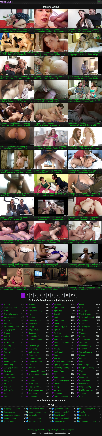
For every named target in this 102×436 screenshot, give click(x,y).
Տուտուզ (32, 308)
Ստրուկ (32, 380)
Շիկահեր (58, 311)
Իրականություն (10, 361)
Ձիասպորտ (59, 308)
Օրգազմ (7, 387)
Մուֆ (81, 371)
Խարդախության (11, 368)
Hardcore (57, 304)
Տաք (81, 330)
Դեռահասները (35, 311)
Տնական (83, 342)
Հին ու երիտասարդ (37, 374)
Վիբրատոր (8, 365)
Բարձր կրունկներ (61, 368)
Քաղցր (82, 336)
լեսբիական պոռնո (12, 409)
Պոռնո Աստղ (9, 421)
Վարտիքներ (84, 327)
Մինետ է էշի (34, 346)
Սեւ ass (57, 384)
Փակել (57, 349)
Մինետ (7, 304)
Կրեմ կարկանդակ (62, 365)
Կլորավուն (33, 393)
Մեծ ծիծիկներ (85, 314)
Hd (30, 314)
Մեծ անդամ (9, 342)
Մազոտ (82, 333)
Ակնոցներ (8, 380)
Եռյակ (56, 323)
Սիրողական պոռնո (87, 421)
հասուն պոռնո (10, 418)
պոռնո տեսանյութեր (62, 409)
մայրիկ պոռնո (10, 412)
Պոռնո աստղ (85, 346)
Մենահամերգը (35, 339)
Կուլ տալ (57, 358)
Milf (5, 384)
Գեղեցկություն (60, 327)
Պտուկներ (33, 384)
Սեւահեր (83, 349)
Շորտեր (57, 355)
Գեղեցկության (10, 317)
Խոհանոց (58, 393)
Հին (81, 396)
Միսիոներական (11, 314)
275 (73, 295)
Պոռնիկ (57, 333)
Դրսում (7, 339)
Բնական (58, 339)
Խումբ (56, 387)
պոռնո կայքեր (60, 421)
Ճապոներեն (34, 336)
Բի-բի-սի (7, 352)
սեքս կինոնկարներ (37, 412)
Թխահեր (33, 304)
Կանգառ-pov (84, 339)
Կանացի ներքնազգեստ (62, 336)
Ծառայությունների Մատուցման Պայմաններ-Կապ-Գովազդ (51, 430)
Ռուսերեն (33, 355)
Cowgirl (57, 314)
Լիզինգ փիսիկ (35, 320)
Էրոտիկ (82, 358)
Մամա (82, 355)
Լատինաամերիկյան (87, 368)
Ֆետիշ (6, 396)
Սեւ (30, 342)
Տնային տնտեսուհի (62, 361)
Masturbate (33, 323)
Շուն (81, 308)
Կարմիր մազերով (61, 342)
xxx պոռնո (33, 415)
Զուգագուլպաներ (11, 327)
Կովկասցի (58, 352)
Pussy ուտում (9, 374)
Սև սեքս (82, 412)
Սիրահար (83, 320)
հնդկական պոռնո (87, 409)
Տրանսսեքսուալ (36, 390)
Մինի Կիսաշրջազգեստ (62, 380)
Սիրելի (32, 317)
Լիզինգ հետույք (10, 377)
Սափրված (83, 311)
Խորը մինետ (34, 330)
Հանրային (8, 390)
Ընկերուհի (33, 333)
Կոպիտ (82, 393)
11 (67, 295)
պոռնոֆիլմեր (35, 421)
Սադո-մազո (59, 371)
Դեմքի (31, 327)
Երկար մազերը (86, 380)
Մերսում (7, 371)
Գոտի (6, 358)
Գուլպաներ (59, 377)
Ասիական (8, 323)
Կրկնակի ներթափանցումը (37, 371)
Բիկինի (82, 374)
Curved (31, 377)
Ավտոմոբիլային (61, 396)
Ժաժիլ (56, 317)
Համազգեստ (34, 396)
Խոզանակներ (85, 387)
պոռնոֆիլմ (84, 415)
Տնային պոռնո (60, 415)
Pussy (81, 304)
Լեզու (6, 393)
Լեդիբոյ (57, 390)
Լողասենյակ (84, 384)
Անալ (81, 323)
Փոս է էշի (33, 368)
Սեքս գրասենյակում (37, 387)
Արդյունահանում (86, 317)
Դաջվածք (33, 349)
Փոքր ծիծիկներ (10, 308)
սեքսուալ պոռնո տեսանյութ (12, 415)
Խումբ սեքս (84, 365)
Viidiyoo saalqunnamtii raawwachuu (37, 409)
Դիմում (7, 336)
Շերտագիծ (59, 320)
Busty (6, 311)
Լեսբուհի (7, 346)
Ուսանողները (35, 358)
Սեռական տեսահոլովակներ (62, 418)
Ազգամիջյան (9, 349)
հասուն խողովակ (61, 412)
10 (62, 295)
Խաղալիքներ (9, 330)
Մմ (5, 355)
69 (55, 374)
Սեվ (30, 365)
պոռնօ (6, 2)
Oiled (81, 361)
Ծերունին (83, 377)
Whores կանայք (85, 352)
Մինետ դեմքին (35, 361)
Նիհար (57, 330)
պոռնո (82, 418)
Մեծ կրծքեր (34, 352)
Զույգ (56, 346)
